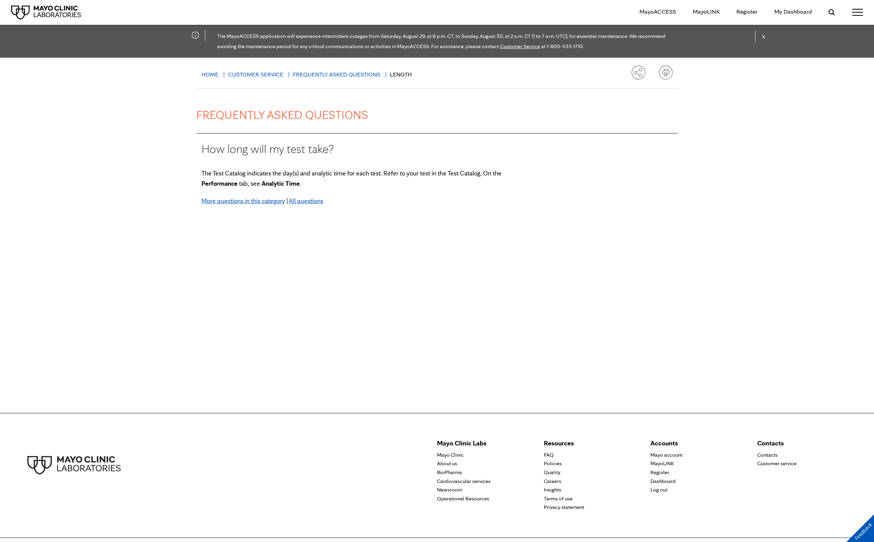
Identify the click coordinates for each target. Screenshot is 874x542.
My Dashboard (793, 11)
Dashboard (663, 481)
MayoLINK (706, 11)
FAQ (549, 455)
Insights (552, 489)
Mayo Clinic (450, 455)
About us (447, 463)
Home (210, 74)
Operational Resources (463, 498)
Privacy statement (564, 507)
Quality (552, 472)
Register (747, 11)
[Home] (46, 12)
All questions (306, 201)
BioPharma (449, 472)
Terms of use (558, 498)
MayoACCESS (657, 11)
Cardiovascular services (464, 481)
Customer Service (520, 46)
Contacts (767, 455)
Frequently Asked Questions (337, 74)
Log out (658, 489)
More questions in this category (243, 201)
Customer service (777, 463)
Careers (552, 481)
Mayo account (666, 455)
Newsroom (449, 489)
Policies (553, 463)
